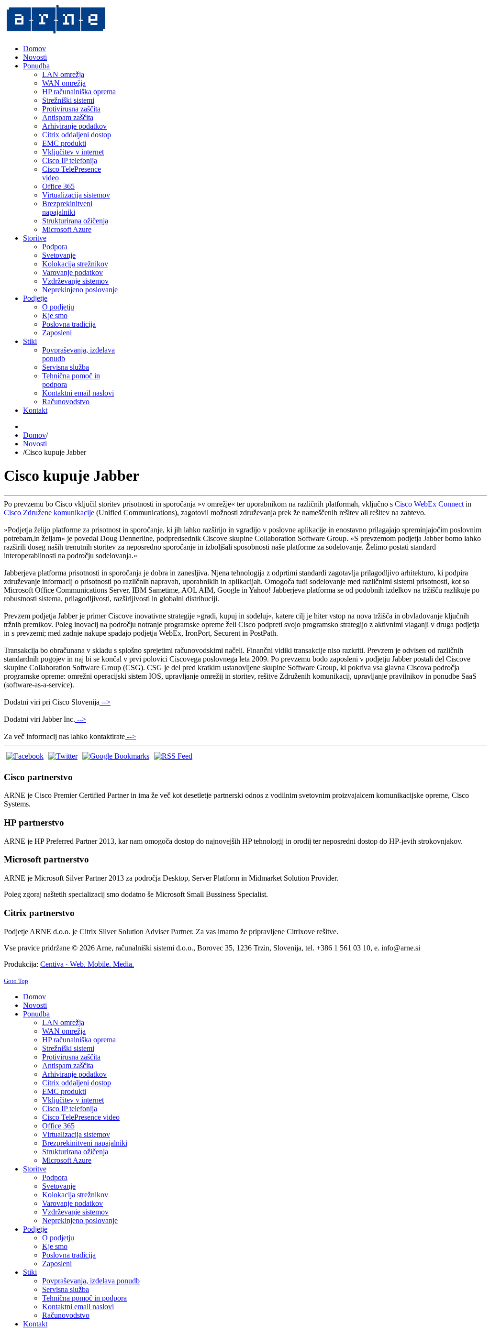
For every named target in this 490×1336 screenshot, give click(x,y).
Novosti (35, 444)
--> (105, 702)
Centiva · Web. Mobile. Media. (87, 964)
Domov (34, 435)
